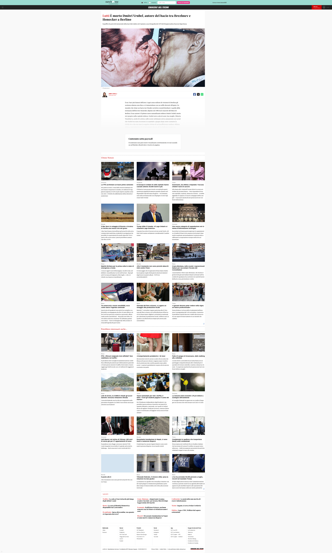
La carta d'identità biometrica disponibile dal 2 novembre (116, 506)
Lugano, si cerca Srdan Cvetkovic (186, 506)
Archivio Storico (141, 532)
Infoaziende (139, 539)
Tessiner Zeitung (192, 539)
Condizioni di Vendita (193, 543)
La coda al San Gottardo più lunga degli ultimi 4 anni (118, 500)
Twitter (155, 534)
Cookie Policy (163, 549)
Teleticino (190, 532)
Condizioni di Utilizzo (193, 541)
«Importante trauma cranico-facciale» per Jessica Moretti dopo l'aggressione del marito (152, 501)
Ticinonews (191, 536)
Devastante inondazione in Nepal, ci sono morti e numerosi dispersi (152, 517)
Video (104, 530)
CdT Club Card (123, 534)
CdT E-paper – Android (176, 536)
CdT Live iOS (174, 530)
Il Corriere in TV (140, 536)
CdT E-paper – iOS (175, 534)
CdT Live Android (175, 532)
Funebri (121, 541)
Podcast (105, 532)
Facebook (156, 530)
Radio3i (190, 534)
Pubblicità (122, 532)
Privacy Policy (154, 549)
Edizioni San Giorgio (142, 534)
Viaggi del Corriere (124, 536)
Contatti (122, 530)
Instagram (156, 532)
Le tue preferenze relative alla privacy (177, 549)
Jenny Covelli (113, 93)
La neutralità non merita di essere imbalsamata (186, 500)
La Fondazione (191, 530)
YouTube (156, 536)
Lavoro (121, 539)
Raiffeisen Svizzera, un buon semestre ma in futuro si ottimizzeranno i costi (152, 509)
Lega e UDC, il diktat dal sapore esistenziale (186, 511)
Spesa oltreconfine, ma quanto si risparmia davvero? (118, 513)
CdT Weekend (140, 530)
